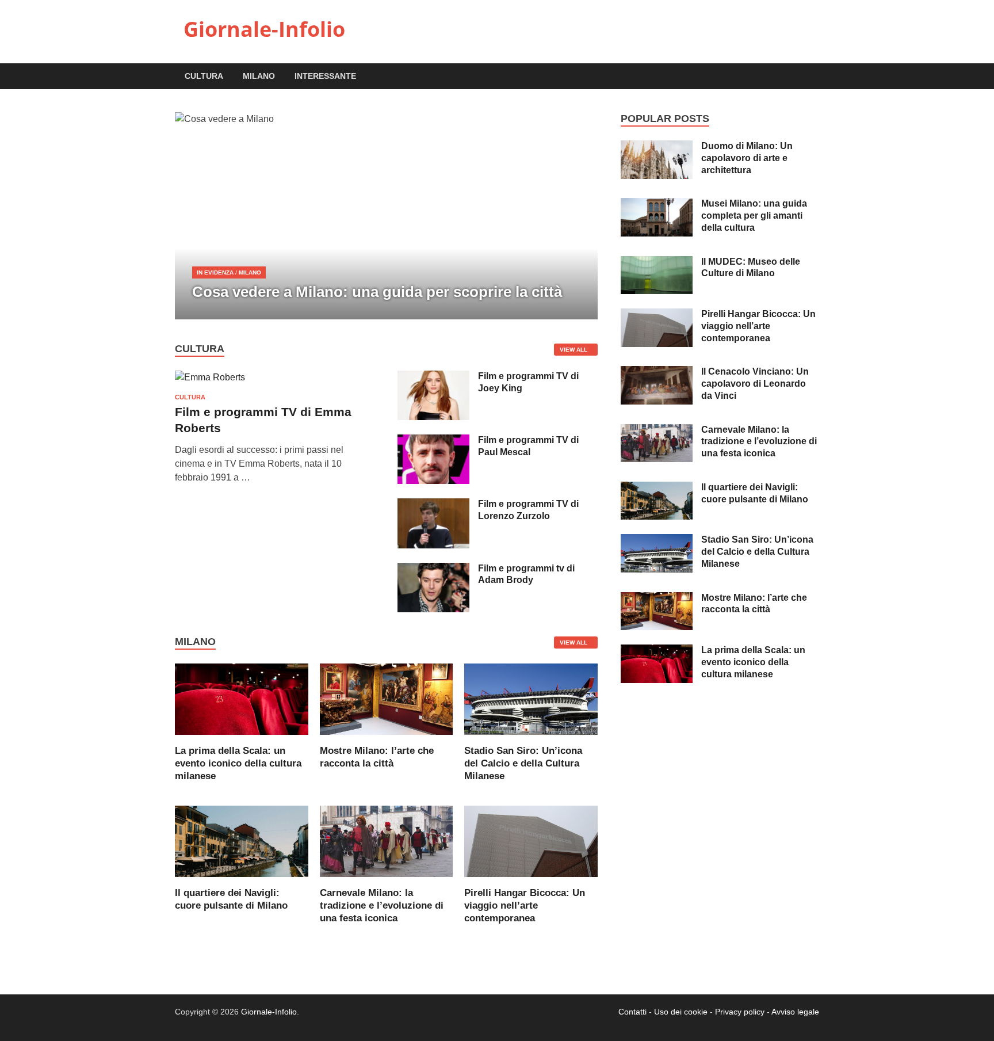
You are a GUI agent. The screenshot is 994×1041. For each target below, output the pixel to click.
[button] (579, 215)
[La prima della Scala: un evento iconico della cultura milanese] (241, 698)
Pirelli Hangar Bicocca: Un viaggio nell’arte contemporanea (524, 905)
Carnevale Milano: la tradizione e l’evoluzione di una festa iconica (382, 905)
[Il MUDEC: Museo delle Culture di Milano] (657, 263)
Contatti (632, 1011)
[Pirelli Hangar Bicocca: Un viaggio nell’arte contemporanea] (531, 840)
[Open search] (813, 76)
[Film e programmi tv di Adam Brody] (433, 569)
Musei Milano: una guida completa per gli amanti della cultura (754, 215)
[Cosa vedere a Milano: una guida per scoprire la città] (386, 215)
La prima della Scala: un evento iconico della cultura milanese (238, 763)
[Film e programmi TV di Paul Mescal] (433, 441)
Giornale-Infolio (264, 29)
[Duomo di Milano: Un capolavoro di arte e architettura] (657, 147)
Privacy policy (739, 1011)
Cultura (204, 76)
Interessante (325, 76)
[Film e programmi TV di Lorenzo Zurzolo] (433, 505)
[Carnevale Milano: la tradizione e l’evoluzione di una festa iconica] (386, 840)
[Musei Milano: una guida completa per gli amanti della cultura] (657, 204)
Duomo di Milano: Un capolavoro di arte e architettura (747, 158)
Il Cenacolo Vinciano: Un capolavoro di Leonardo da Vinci (755, 384)
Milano (259, 76)
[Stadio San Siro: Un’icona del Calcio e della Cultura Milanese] (531, 698)
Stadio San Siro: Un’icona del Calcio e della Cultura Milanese (523, 763)
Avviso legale (795, 1011)
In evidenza (215, 272)
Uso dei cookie (681, 1011)
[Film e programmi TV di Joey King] (433, 377)
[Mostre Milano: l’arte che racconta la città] (386, 698)
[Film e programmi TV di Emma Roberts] (210, 377)
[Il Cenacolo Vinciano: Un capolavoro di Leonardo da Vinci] (657, 372)
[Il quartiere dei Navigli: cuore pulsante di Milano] (241, 840)
